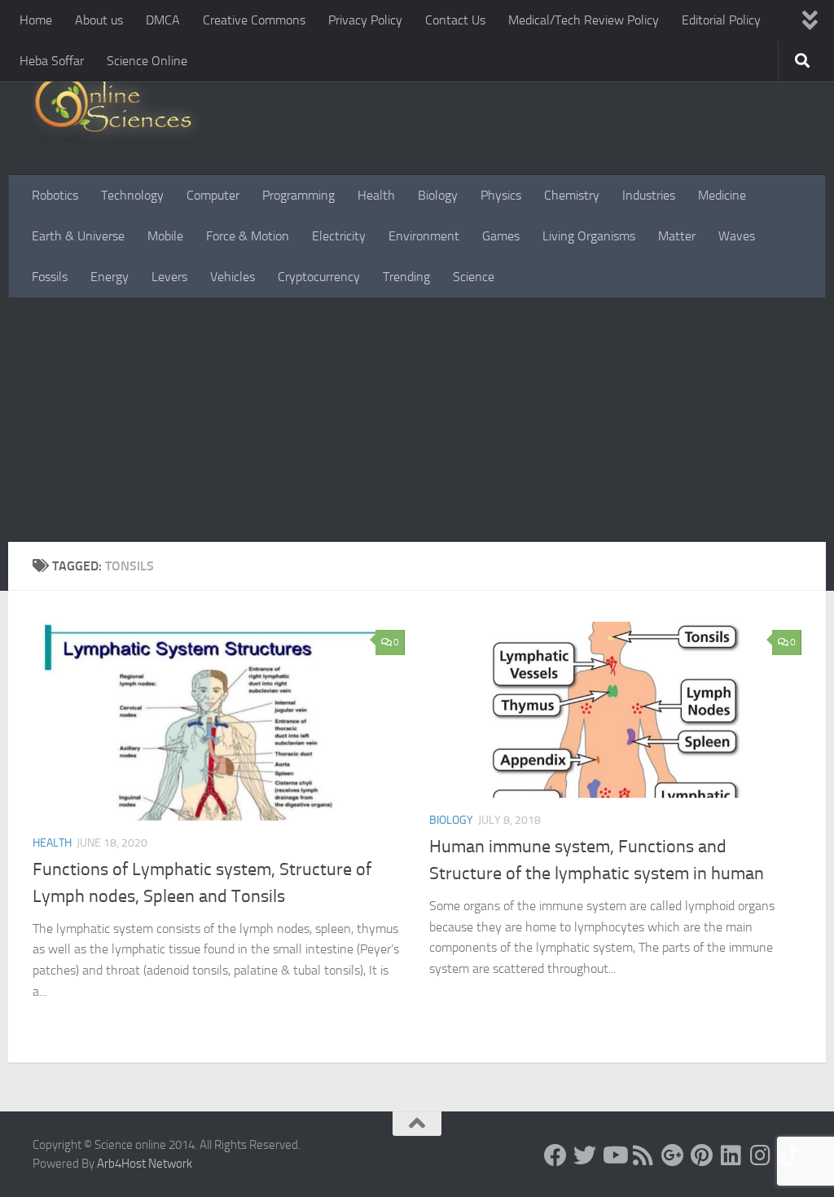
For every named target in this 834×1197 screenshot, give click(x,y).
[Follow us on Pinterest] (702, 1155)
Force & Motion (247, 236)
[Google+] (672, 1155)
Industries (648, 195)
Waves (736, 236)
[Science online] (555, 1155)
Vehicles (232, 276)
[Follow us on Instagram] (760, 1155)
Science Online (147, 60)
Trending (406, 276)
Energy (109, 276)
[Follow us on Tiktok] (790, 1155)
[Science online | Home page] (119, 108)
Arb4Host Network (144, 1163)
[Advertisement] (417, 420)
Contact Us (455, 20)
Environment (423, 236)
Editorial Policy (721, 20)
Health (376, 195)
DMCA (163, 20)
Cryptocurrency (319, 276)
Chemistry (571, 195)
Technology (132, 195)
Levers (169, 276)
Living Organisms (588, 236)
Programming (298, 195)
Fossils (50, 276)
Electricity (339, 236)
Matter (677, 236)
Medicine (722, 195)
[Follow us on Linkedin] (731, 1155)
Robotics (55, 195)
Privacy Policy (365, 20)
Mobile (165, 236)
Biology (438, 195)
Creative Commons (254, 20)
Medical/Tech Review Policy (583, 20)
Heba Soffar (52, 60)
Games (501, 236)
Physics (501, 195)
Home (36, 20)
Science (473, 276)
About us (99, 20)
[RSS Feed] (643, 1155)
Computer (213, 195)
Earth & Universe (78, 236)
